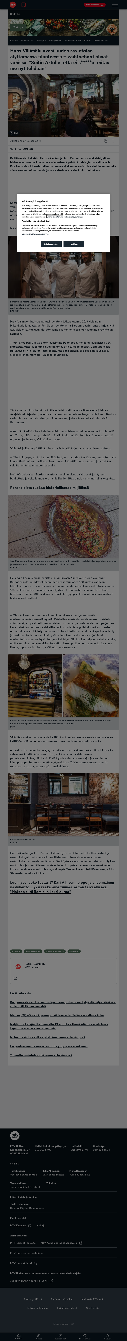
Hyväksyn (74, 244)
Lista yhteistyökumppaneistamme (35, 234)
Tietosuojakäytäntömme (73, 217)
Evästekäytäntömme (55, 217)
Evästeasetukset (51, 244)
